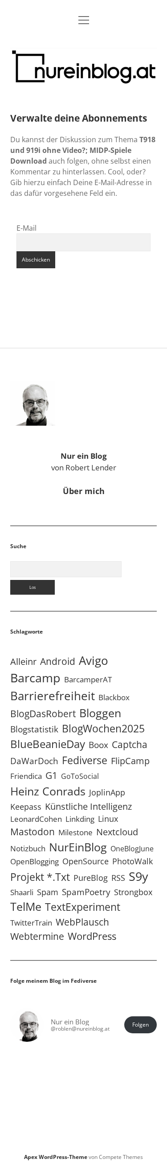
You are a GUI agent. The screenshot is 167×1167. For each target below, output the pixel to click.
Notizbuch (27, 848)
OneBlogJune (132, 849)
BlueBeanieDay (47, 744)
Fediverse (84, 760)
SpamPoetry (86, 892)
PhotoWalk (132, 861)
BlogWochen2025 (103, 729)
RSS (118, 877)
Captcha (129, 744)
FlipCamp (130, 760)
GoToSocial (80, 776)
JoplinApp (107, 792)
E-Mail (26, 228)
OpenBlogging (34, 861)
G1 (51, 775)
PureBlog (90, 877)
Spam (47, 892)
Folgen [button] (140, 1024)
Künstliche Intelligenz (88, 806)
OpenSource (85, 861)
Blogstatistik (34, 729)
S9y (138, 876)
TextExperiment (82, 907)
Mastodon (32, 831)
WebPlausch (82, 922)
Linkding (79, 819)
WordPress (92, 936)
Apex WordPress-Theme (55, 1157)
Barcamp (35, 678)
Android (57, 661)
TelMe (25, 906)
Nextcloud (117, 832)
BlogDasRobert (43, 713)
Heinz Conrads (48, 791)
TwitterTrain (31, 923)
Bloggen (100, 712)
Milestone (75, 832)
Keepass (25, 806)
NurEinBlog (78, 846)
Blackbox (114, 697)
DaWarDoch (34, 760)
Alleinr (23, 661)
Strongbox (133, 892)
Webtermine (37, 936)
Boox (98, 745)
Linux (108, 818)
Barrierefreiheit (52, 696)
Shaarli (21, 892)
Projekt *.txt (40, 877)
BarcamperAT (88, 679)
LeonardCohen (36, 819)
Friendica (26, 776)
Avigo (93, 660)
